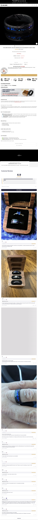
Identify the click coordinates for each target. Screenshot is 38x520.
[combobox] (36, 187)
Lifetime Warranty (5, 137)
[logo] (4, 5)
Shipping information (19, 143)
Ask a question (19, 145)
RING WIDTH (26, 62)
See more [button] (33, 503)
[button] (19, 49)
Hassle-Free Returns (6, 138)
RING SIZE (16, 62)
